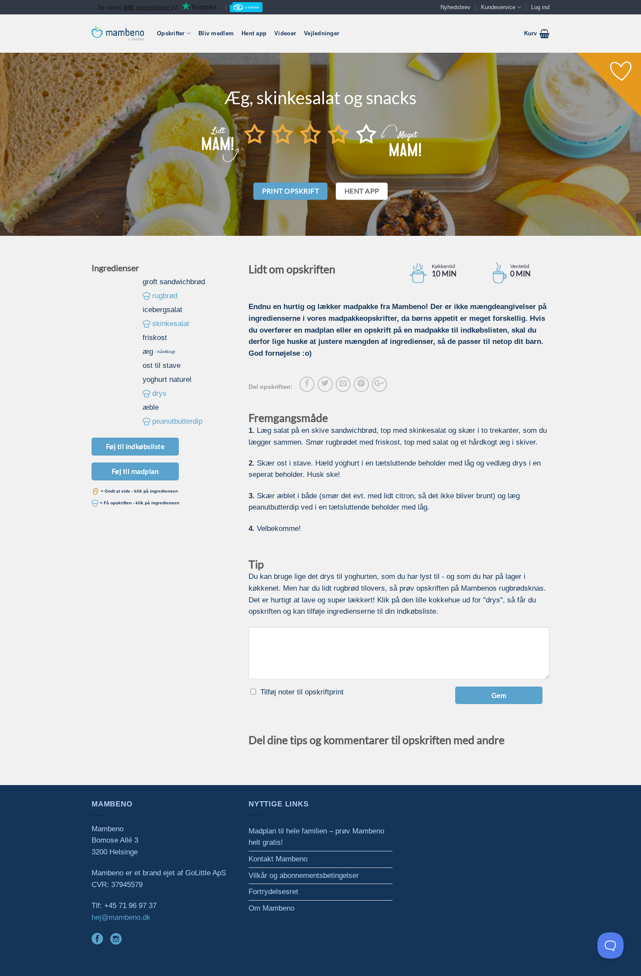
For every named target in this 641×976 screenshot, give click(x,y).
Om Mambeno (271, 908)
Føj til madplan (135, 471)
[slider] (310, 133)
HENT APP (361, 191)
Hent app (254, 33)
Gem (498, 695)
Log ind (540, 7)
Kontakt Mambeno (278, 859)
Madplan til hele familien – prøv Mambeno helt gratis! (316, 837)
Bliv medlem (216, 33)
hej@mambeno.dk (121, 917)
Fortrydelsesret (273, 892)
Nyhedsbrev (455, 7)
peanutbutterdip (177, 421)
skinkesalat (170, 324)
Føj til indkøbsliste (135, 446)
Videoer (285, 33)
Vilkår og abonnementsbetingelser (304, 875)
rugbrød (164, 296)
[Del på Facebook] (307, 384)
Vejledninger (321, 33)
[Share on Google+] (379, 384)
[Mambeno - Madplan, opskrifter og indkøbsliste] (118, 33)
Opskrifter (171, 33)
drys (159, 393)
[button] (536, 33)
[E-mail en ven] (343, 384)
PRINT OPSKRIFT (290, 191)
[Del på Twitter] (324, 384)
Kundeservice (498, 7)
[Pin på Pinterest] (361, 384)
